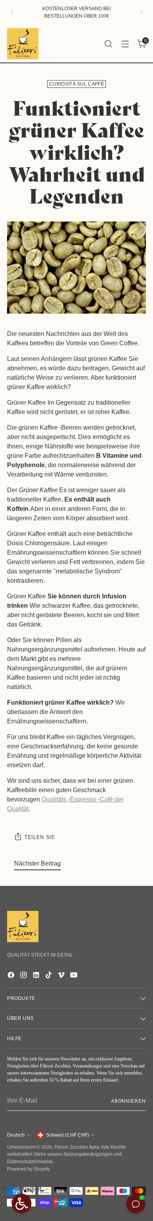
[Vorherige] (11, 12)
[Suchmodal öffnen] (108, 44)
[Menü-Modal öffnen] (125, 44)
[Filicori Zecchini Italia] (22, 43)
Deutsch (16, 1135)
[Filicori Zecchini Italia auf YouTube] (74, 976)
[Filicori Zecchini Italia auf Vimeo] (62, 976)
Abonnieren (128, 1101)
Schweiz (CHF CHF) (67, 1135)
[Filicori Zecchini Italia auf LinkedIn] (37, 976)
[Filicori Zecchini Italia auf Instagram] (24, 976)
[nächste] (141, 12)
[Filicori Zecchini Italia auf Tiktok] (49, 976)
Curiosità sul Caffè (76, 84)
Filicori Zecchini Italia (77, 1147)
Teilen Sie (39, 837)
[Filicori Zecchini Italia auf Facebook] (11, 976)
